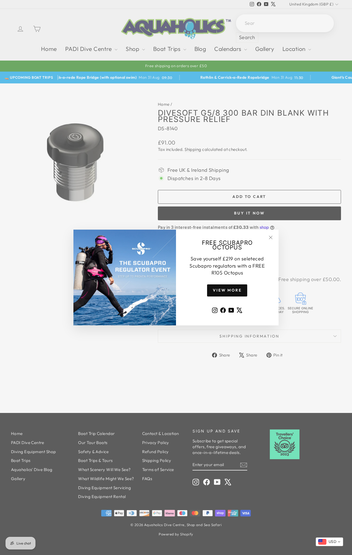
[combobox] (329, 541)
